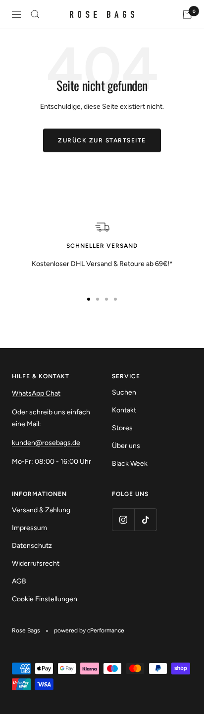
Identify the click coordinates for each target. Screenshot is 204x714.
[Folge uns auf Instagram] (123, 519)
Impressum (29, 528)
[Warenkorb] (187, 14)
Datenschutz (32, 545)
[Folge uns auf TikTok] (145, 519)
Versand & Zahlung (41, 510)
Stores (122, 428)
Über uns (126, 446)
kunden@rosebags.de (46, 443)
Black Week (130, 463)
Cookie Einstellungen (44, 599)
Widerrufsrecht (35, 563)
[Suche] (35, 14)
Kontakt (124, 410)
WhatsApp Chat (36, 393)
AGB (19, 581)
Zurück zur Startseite (102, 140)
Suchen (124, 392)
